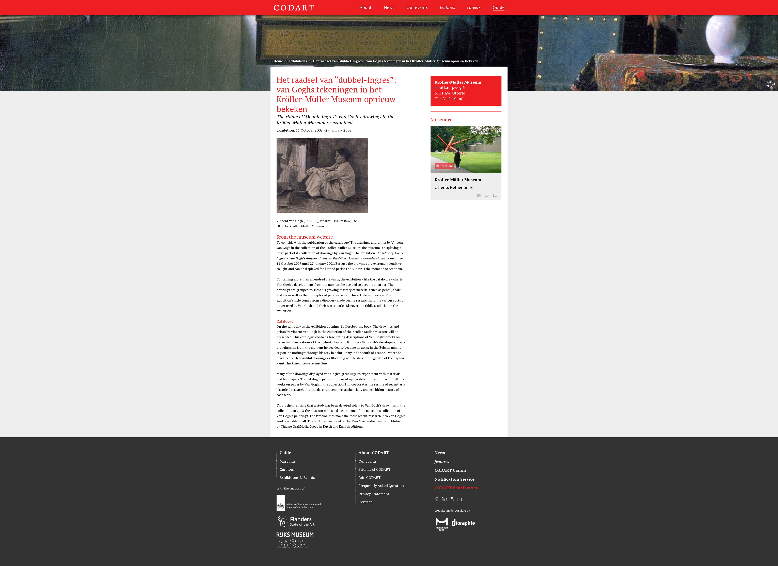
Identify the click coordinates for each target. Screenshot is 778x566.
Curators (287, 469)
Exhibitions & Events (297, 477)
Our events (417, 7)
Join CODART (370, 477)
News (389, 7)
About (365, 7)
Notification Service (454, 479)
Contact (365, 501)
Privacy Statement (374, 493)
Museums (287, 461)
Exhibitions (298, 61)
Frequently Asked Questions (382, 485)
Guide (498, 7)
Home (278, 61)
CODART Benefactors (456, 488)
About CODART (374, 452)
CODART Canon (450, 470)
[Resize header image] (771, 85)
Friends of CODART (375, 469)
